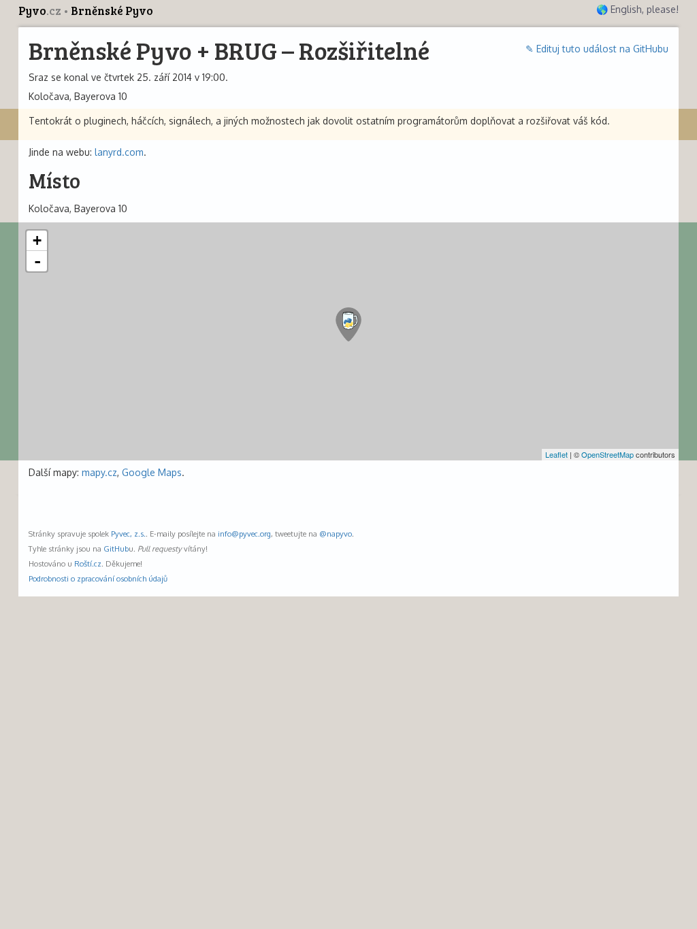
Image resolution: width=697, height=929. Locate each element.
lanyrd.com (119, 152)
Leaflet (556, 454)
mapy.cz (99, 472)
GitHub (116, 548)
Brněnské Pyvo (112, 10)
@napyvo (335, 533)
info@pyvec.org (244, 533)
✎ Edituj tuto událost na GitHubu (596, 48)
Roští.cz (87, 563)
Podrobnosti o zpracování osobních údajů (98, 578)
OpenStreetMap (607, 454)
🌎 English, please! (637, 9)
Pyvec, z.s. (128, 533)
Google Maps (152, 472)
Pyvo (39, 10)
